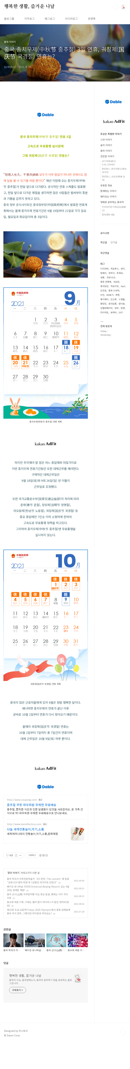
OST (121, 312)
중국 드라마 (114, 290)
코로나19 (110, 277)
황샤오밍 (104, 286)
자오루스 (115, 268)
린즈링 (103, 290)
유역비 (114, 312)
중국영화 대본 (108, 214)
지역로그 (29, 18)
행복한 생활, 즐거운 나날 (29, 6)
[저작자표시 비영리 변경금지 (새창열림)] (43, 855)
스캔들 (122, 299)
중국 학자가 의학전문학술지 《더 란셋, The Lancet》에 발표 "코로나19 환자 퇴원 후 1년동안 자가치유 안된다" (38, 880)
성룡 (102, 277)
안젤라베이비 (106, 308)
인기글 (114, 242)
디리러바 (104, 268)
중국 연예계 (105, 281)
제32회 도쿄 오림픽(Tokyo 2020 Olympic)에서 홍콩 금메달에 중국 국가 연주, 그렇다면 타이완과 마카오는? (38, 911)
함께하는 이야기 (108, 191)
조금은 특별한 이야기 (111, 134)
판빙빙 (103, 303)
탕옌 (123, 308)
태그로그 (50, 18)
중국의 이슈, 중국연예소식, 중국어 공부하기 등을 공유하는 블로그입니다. (40, 981)
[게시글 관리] (20, 855)
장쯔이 (112, 273)
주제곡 (120, 273)
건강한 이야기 (107, 156)
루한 (117, 294)
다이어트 (104, 312)
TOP (123, 1032)
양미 (123, 268)
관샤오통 (113, 303)
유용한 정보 (106, 185)
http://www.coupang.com (22, 799)
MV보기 (109, 294)
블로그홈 (9, 18)
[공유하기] (16, 855)
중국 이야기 (13, 872)
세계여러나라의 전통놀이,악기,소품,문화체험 (32, 834)
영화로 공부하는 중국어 (112, 202)
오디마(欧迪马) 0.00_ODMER (109, 162)
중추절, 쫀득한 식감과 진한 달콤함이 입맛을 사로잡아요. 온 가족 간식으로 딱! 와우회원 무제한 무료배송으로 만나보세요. (45, 811)
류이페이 (104, 299)
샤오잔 (116, 281)
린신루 (114, 299)
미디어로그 (71, 18)
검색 (115, 6)
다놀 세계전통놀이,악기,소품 (25, 829)
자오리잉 (115, 286)
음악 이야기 (106, 145)
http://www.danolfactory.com (24, 824)
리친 (102, 294)
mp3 (123, 286)
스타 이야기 (106, 139)
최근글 (103, 242)
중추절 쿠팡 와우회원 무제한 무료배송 (31, 805)
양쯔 (117, 308)
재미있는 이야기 (108, 196)
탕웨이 (103, 273)
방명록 (91, 18)
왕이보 (122, 303)
